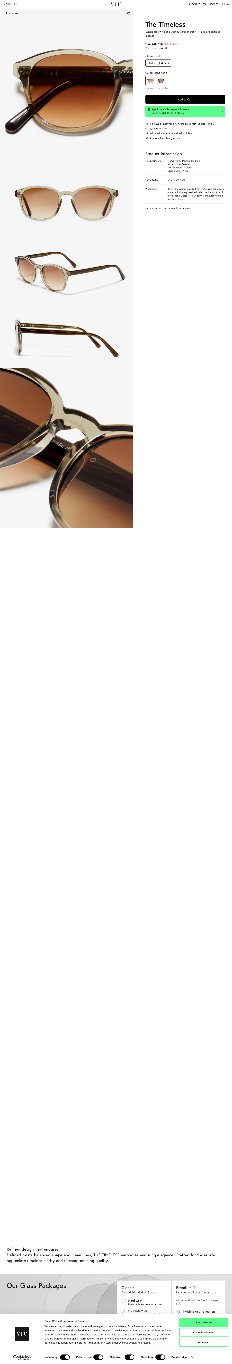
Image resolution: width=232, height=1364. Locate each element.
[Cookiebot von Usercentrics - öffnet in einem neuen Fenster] (22, 1357)
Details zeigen (179, 1357)
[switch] (98, 1357)
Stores (214, 4)
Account (194, 4)
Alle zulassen (204, 1322)
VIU (116, 4)
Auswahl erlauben (203, 1332)
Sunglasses (12, 13)
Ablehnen (203, 1342)
